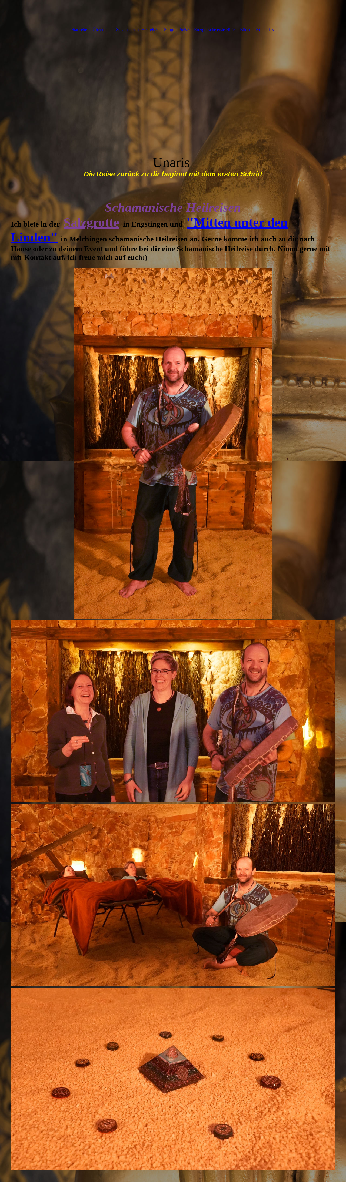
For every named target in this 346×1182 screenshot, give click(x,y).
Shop (168, 29)
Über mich (101, 29)
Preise (183, 29)
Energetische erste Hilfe (214, 29)
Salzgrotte (91, 222)
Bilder (245, 29)
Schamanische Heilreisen (137, 29)
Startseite (79, 29)
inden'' (38, 237)
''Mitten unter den (237, 222)
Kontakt (263, 29)
